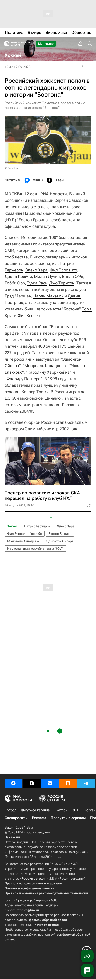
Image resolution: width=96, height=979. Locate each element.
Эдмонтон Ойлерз (59, 541)
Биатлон (60, 810)
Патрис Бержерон (37, 526)
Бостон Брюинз (59, 533)
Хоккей (12, 526)
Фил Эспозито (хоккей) (24, 533)
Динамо (53, 398)
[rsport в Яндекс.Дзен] (32, 783)
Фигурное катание (35, 810)
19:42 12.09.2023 (18, 67)
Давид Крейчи (18, 276)
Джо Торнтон (61, 283)
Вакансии (12, 837)
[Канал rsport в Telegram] (86, 783)
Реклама (39, 818)
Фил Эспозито (63, 270)
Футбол (10, 810)
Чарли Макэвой (48, 296)
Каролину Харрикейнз (48, 372)
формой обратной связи (48, 920)
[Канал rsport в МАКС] (13, 783)
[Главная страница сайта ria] (5, 43)
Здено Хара (36, 270)
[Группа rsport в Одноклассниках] (68, 783)
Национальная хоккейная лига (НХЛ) (35, 548)
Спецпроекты (16, 818)
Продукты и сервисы (68, 818)
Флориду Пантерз (23, 378)
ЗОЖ (76, 810)
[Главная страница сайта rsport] (28, 43)
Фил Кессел (28, 315)
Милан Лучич (47, 276)
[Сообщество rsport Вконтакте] (50, 783)
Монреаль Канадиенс (45, 365)
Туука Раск (37, 283)
